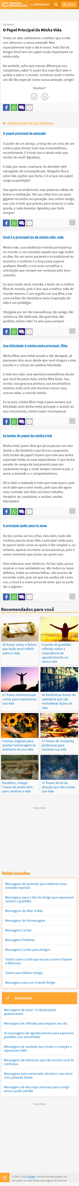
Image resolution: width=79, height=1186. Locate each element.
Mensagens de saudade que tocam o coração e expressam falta (38, 1048)
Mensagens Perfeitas (20, 940)
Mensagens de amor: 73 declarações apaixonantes (30, 1012)
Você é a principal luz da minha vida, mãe (33, 237)
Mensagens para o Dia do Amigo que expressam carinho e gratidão (39, 899)
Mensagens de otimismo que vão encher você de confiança (39, 1062)
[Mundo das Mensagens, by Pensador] (21, 4)
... (72, 222)
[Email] (29, 107)
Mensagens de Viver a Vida (24, 911)
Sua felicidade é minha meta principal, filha (35, 345)
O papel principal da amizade (24, 133)
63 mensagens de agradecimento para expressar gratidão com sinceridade (39, 1035)
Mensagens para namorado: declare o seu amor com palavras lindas (38, 1075)
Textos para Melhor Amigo (24, 973)
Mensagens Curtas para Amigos (27, 949)
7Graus (31, 1176)
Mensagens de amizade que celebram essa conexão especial (36, 886)
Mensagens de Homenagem (25, 920)
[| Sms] (21, 107)
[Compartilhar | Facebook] (6, 107)
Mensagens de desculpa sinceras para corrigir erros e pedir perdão (36, 1089)
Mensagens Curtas (18, 930)
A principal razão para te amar (25, 525)
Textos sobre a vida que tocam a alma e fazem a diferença (38, 961)
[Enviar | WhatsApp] (14, 107)
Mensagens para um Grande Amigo (30, 982)
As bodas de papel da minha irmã (27, 435)
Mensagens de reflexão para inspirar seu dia (35, 1023)
